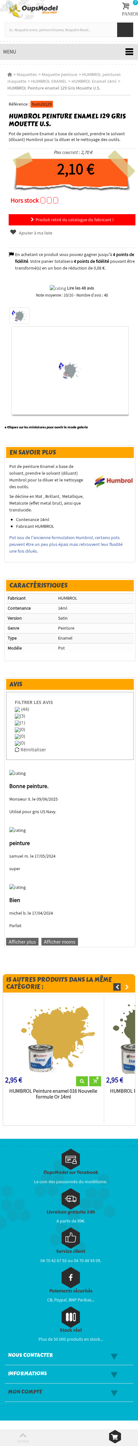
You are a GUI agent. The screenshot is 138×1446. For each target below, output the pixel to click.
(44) (24, 709)
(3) (22, 716)
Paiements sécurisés (70, 1291)
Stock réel (71, 1330)
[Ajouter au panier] (95, 1081)
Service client (70, 1251)
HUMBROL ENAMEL (49, 81)
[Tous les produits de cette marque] (114, 479)
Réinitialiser (32, 750)
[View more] (82, 1081)
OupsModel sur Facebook (70, 1172)
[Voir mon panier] (115, 1436)
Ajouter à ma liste (35, 233)
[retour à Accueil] (9, 74)
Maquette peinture (59, 74)
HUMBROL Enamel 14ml (94, 81)
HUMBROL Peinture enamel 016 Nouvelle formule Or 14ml (53, 1094)
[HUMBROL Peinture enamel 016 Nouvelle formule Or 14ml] (53, 1037)
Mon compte (25, 1392)
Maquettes (27, 74)
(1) (22, 722)
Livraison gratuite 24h (71, 1212)
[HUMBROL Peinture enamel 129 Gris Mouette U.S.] (19, 316)
